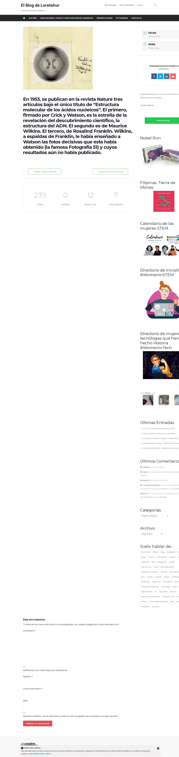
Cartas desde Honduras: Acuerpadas (158, 433)
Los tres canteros (160, 480)
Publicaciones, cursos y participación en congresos (66, 18)
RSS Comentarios (127, 5)
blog (162, 552)
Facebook (145, 562)
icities (156, 567)
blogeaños (171, 552)
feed (153, 562)
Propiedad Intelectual (150, 587)
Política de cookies (42, 754)
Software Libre (168, 597)
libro (143, 577)
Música (167, 577)
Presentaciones (105, 18)
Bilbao (155, 552)
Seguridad (163, 592)
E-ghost (172, 557)
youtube (155, 606)
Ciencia (151, 557)
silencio (173, 592)
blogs (143, 557)
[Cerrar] (158, 748)
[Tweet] (160, 76)
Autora (33, 18)
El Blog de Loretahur (40, 5)
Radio (175, 587)
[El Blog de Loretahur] (24, 18)
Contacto (136, 18)
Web (172, 601)
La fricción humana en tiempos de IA (158, 428)
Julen (145, 472)
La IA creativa (158, 467)
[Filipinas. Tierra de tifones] (163, 211)
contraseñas (162, 557)
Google (172, 562)
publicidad (166, 587)
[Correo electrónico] (173, 76)
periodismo (168, 582)
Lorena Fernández (151, 485)
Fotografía (122, 18)
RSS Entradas (110, 5)
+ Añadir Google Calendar (44, 171)
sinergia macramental (150, 597)
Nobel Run (156, 582)
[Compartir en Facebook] (154, 76)
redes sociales (146, 592)
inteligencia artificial (149, 572)
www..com (147, 393)
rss (156, 592)
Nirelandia (145, 582)
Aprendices (145, 552)
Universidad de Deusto (158, 601)
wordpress (145, 606)
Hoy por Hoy (146, 567)
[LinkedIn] (166, 76)
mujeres (158, 577)
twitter (144, 601)
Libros (149, 577)
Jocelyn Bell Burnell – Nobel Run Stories (160, 448)
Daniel (146, 467)
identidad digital (167, 567)
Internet (163, 572)
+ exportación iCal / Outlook (110, 171)
